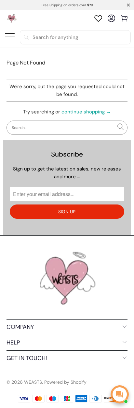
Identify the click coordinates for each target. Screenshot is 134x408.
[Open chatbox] (120, 394)
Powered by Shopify (65, 382)
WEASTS (33, 382)
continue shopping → (86, 112)
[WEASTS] (11, 18)
